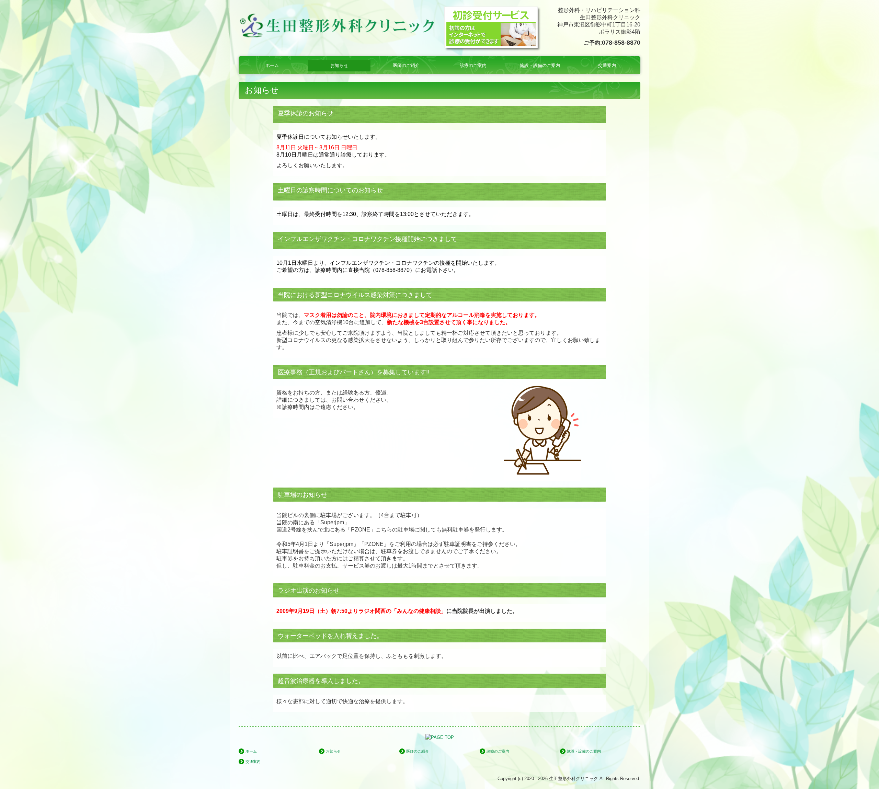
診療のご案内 (473, 65)
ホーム (272, 65)
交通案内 (607, 65)
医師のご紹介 (406, 65)
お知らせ (339, 65)
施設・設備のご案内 (540, 65)
